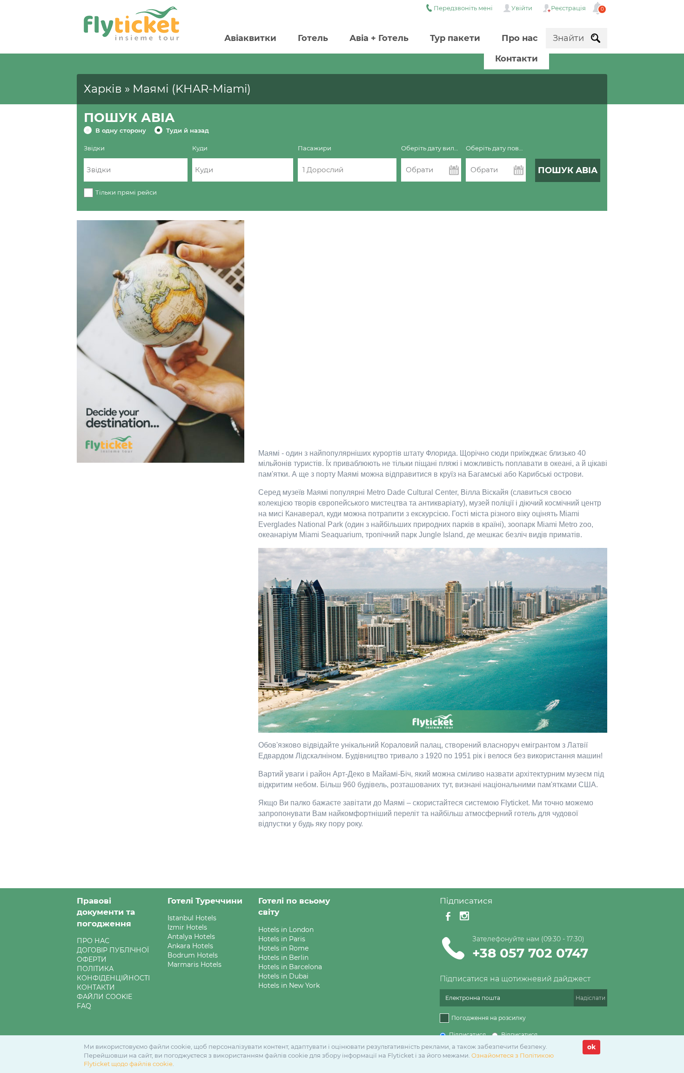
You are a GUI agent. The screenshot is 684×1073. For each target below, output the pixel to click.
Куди (200, 148)
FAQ (84, 1006)
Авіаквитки (250, 38)
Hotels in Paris (281, 939)
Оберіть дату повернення (496, 148)
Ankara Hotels (190, 946)
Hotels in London (286, 929)
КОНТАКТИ (96, 987)
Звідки (94, 148)
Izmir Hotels (187, 927)
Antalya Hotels (191, 936)
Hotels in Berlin (283, 957)
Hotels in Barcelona (290, 967)
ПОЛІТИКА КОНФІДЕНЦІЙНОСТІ (113, 973)
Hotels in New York (289, 985)
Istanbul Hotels (192, 918)
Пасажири (314, 148)
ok (591, 1047)
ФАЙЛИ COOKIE (104, 996)
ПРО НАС (93, 941)
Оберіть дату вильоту (431, 148)
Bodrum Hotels (193, 955)
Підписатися (467, 1034)
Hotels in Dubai (283, 976)
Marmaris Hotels (194, 964)
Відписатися (519, 1034)
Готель (313, 38)
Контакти (516, 59)
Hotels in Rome (283, 948)
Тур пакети (455, 38)
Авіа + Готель (379, 38)
